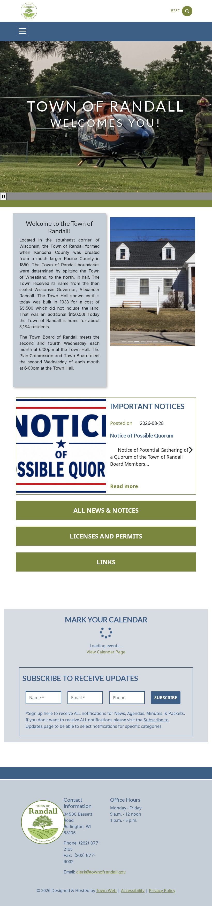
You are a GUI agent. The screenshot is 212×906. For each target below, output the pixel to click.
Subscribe (165, 697)
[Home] (29, 11)
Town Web (106, 890)
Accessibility (133, 890)
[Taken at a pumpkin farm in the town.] (124, 342)
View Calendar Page (106, 652)
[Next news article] (190, 450)
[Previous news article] (21, 450)
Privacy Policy (162, 890)
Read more (124, 486)
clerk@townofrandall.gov (101, 871)
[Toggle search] (187, 11)
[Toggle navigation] (22, 31)
